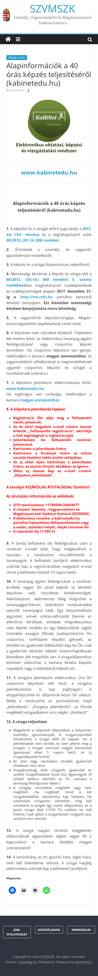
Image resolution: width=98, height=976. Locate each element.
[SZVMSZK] (8, 39)
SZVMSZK (52, 8)
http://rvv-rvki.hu (36, 296)
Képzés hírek (17, 57)
